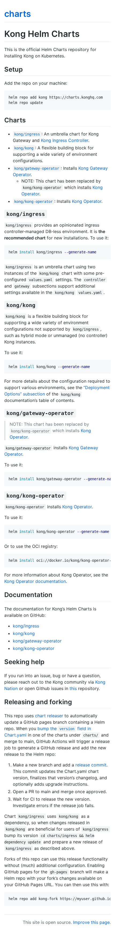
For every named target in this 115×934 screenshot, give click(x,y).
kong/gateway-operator (37, 641)
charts (17, 14)
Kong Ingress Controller (64, 140)
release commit (90, 765)
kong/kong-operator (33, 648)
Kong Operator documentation (35, 581)
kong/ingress (26, 626)
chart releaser (49, 715)
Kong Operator (86, 201)
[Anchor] (26, 68)
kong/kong (24, 633)
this (73, 688)
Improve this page (91, 922)
